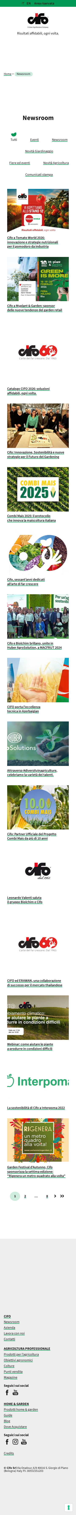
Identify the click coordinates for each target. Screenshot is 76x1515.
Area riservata (44, 3)
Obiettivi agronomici (18, 1360)
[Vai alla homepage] (38, 27)
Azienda (9, 1327)
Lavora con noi (14, 1333)
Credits (9, 1453)
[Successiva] (55, 1196)
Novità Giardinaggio (39, 151)
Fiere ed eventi (19, 163)
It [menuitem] (23, 3)
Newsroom (60, 139)
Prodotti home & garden (21, 1409)
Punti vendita (13, 1371)
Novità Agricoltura (56, 163)
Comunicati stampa (39, 174)
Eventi (34, 139)
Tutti (14, 139)
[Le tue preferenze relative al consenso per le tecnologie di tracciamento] (69, 1508)
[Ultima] (62, 1196)
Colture (9, 1366)
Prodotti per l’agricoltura (21, 1354)
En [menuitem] (29, 3)
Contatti (9, 1339)
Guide (8, 1415)
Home (7, 74)
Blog (7, 1421)
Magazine (10, 1377)
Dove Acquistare (15, 1426)
